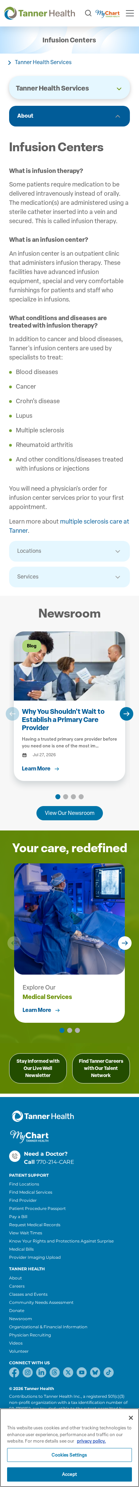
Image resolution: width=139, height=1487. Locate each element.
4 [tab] (81, 796)
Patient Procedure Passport (37, 1208)
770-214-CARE (55, 1162)
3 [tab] (73, 796)
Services (27, 576)
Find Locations (24, 1184)
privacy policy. (91, 1441)
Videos (16, 1343)
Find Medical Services (30, 1192)
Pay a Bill (18, 1216)
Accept (69, 1474)
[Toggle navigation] (130, 13)
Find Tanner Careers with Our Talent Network (101, 1068)
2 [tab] (65, 796)
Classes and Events (28, 1294)
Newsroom (20, 1318)
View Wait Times (25, 1232)
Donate (16, 1310)
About (25, 116)
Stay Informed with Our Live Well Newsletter (38, 1068)
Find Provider (23, 1200)
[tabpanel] (69, 706)
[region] (69, 1447)
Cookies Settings (69, 1454)
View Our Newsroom (69, 813)
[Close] (130, 1417)
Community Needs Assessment (41, 1302)
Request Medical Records (34, 1224)
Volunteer (19, 1351)
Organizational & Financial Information (48, 1326)
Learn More (37, 1010)
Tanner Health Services (43, 62)
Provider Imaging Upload (35, 1257)
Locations (29, 551)
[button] (12, 714)
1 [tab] (57, 796)
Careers (17, 1286)
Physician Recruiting (30, 1334)
